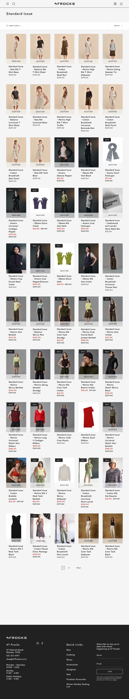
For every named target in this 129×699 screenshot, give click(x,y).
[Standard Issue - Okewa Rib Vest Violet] (88, 258)
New (69, 650)
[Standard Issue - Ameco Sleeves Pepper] (64, 152)
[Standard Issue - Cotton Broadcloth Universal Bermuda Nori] (88, 99)
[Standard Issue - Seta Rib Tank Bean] (40, 152)
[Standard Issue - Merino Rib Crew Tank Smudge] (64, 311)
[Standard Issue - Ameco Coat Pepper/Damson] (40, 258)
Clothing (71, 655)
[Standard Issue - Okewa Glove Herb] (64, 258)
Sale (69, 674)
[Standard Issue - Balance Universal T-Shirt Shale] (16, 99)
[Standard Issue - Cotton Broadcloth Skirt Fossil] (16, 152)
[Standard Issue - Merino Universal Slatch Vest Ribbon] (16, 417)
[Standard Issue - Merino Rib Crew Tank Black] (113, 528)
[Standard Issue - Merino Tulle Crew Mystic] (64, 417)
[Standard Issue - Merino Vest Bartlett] (16, 311)
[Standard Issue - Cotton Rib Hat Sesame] (113, 473)
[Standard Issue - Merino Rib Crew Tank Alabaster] (88, 528)
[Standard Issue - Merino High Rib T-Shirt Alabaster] (88, 49)
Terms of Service (106, 680)
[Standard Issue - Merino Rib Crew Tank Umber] (64, 364)
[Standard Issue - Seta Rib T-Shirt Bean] (16, 49)
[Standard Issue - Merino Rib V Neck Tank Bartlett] (40, 473)
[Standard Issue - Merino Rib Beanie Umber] (88, 364)
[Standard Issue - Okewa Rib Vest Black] (88, 152)
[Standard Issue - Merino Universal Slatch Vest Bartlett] (113, 417)
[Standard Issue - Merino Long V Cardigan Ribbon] (40, 417)
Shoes (69, 659)
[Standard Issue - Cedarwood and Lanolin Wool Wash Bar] (113, 203)
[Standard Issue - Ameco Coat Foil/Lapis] (88, 203)
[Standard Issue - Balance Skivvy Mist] (40, 311)
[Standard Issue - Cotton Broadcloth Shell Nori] (64, 49)
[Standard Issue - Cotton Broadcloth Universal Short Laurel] (88, 473)
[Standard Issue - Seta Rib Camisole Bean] (40, 99)
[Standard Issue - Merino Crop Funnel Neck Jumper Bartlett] (88, 311)
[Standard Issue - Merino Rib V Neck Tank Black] (16, 528)
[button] (13, 4)
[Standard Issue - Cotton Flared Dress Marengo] (40, 528)
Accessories (72, 664)
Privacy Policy (115, 678)
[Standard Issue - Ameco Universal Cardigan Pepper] (16, 203)
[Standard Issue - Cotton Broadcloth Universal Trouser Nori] (113, 258)
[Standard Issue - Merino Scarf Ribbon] (88, 417)
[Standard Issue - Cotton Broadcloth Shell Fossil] (113, 99)
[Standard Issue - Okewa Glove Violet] (40, 203)
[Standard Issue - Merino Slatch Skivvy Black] (113, 364)
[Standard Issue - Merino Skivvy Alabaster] (64, 473)
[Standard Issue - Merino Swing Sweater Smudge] (40, 364)
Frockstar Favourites (76, 679)
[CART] (121, 4)
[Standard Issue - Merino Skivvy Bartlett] (16, 364)
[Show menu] (7, 4)
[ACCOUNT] (115, 4)
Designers (71, 669)
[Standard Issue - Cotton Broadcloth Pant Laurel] (64, 528)
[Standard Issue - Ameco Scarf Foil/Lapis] (113, 152)
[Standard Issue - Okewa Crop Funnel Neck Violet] (16, 258)
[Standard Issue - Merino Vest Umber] (113, 311)
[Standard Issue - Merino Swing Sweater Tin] (113, 49)
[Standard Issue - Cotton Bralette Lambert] (16, 473)
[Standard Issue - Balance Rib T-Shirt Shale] (40, 49)
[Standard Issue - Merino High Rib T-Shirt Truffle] (64, 99)
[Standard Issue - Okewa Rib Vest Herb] (64, 203)
